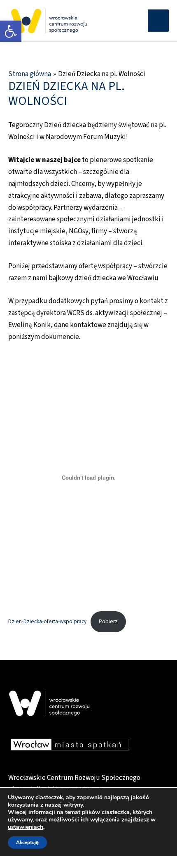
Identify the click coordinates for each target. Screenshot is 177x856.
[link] (10, 31)
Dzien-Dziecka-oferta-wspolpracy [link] (47, 621)
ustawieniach (25, 827)
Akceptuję (27, 842)
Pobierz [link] (108, 621)
